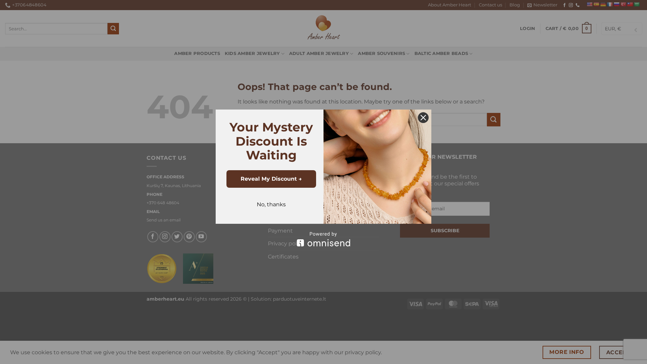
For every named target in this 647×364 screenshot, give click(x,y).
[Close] (423, 118)
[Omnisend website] (323, 239)
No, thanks (271, 204)
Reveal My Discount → (271, 179)
